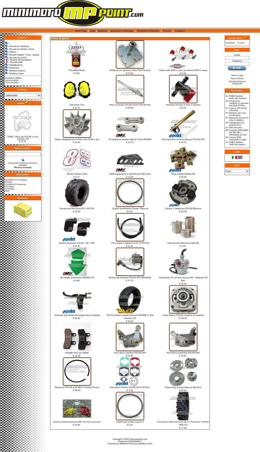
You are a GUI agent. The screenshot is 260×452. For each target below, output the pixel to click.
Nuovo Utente (237, 78)
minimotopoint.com (138, 439)
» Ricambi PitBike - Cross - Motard (23, 55)
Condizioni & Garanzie (148, 31)
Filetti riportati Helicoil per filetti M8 (183, 243)
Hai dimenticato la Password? (237, 82)
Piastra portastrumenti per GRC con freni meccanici (77, 422)
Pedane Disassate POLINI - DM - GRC (77, 243)
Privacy (167, 31)
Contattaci (180, 31)
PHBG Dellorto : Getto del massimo (238, 97)
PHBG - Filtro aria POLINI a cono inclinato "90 (23, 138)
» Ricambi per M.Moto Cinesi (21, 49)
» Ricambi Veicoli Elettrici (19, 60)
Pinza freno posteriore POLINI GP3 (183, 353)
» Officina (12, 52)
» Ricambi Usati (15, 62)
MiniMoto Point (126, 443)
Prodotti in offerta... (14, 78)
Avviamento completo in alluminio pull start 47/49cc (239, 103)
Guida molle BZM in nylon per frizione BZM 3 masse (183, 70)
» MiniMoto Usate (16, 73)
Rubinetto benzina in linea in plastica (183, 105)
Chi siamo (9, 186)
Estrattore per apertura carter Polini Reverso (130, 70)
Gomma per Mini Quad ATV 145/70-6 (77, 208)
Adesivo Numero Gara (77, 174)
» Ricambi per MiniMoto (18, 46)
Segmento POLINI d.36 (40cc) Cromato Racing (77, 387)
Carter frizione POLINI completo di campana (183, 315)
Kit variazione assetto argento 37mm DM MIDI (130, 139)
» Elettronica (13, 68)
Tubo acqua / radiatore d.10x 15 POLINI (130, 243)
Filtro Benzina (235, 127)
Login (92, 31)
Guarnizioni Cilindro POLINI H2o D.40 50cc (130, 387)
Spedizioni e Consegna (121, 31)
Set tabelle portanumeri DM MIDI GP (77, 277)
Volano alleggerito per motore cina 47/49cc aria (77, 139)
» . (9, 43)
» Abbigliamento (15, 65)
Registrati (102, 31)
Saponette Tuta (76, 105)
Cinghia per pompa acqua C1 (130, 422)
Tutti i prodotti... (12, 82)
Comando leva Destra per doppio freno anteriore (77, 315)
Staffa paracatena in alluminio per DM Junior (130, 174)
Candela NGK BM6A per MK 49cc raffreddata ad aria (238, 132)
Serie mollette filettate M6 (183, 174)
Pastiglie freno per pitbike (77, 353)
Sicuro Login (237, 75)
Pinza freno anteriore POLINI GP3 (130, 353)
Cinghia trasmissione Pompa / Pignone (130, 208)
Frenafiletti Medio (77, 70)
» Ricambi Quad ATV (17, 58)
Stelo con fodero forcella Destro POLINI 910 (130, 105)
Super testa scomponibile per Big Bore (183, 387)
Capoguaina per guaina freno (236, 124)
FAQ (7, 191)
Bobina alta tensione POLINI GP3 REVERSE (130, 277)
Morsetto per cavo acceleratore (237, 114)
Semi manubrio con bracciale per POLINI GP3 (183, 139)
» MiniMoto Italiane (16, 71)
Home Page (81, 31)
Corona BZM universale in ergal (237, 138)
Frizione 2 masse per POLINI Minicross (183, 208)
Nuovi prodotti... (12, 80)
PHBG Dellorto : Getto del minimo (237, 143)
